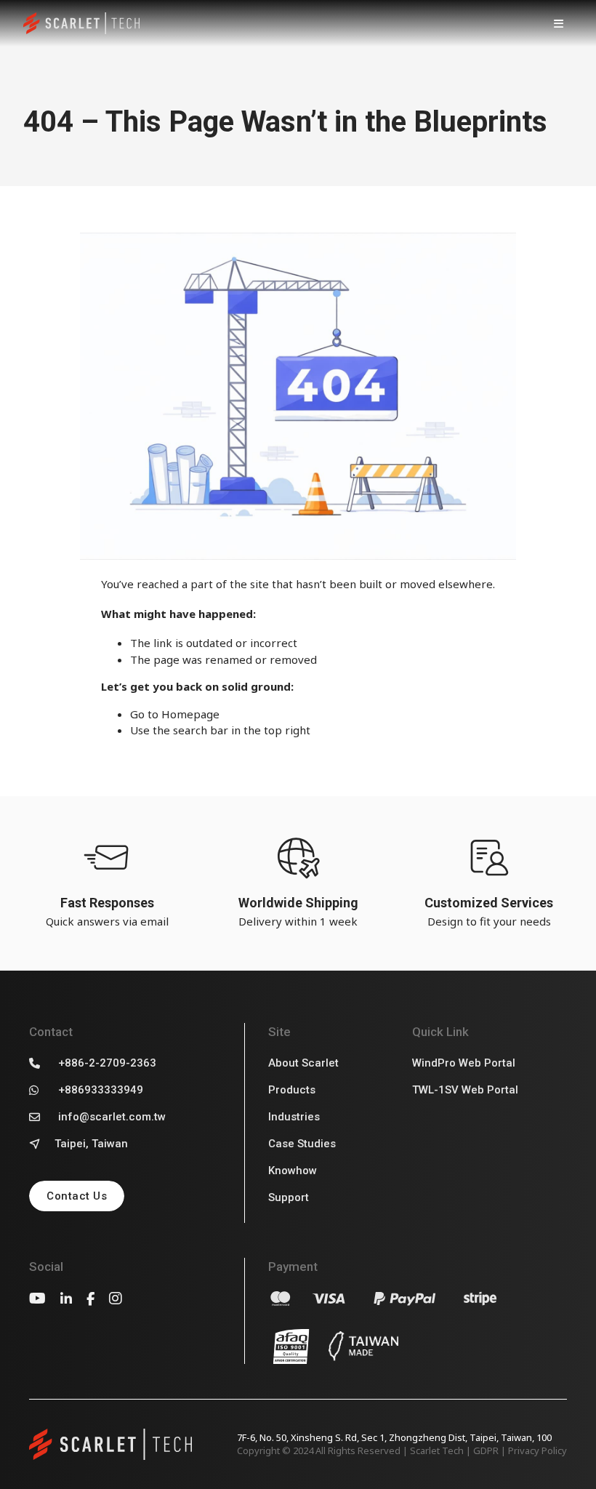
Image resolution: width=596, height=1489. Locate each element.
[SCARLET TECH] (81, 23)
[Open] (558, 23)
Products (291, 1089)
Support (288, 1197)
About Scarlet (303, 1062)
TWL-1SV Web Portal (465, 1089)
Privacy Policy (537, 1450)
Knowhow (292, 1170)
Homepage (190, 714)
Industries (294, 1116)
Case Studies (302, 1143)
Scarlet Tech (437, 1450)
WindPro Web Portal (463, 1062)
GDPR (486, 1450)
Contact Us (77, 1196)
